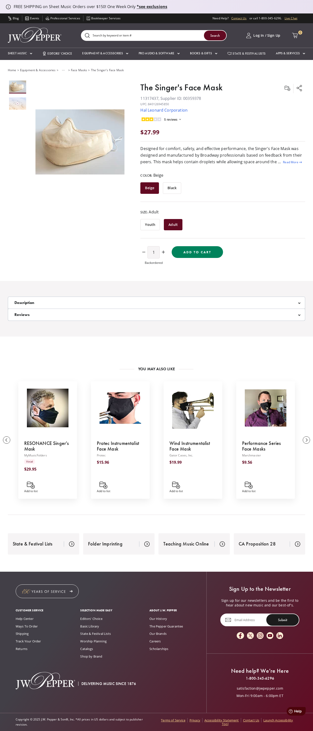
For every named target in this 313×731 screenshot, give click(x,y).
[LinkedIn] (279, 636)
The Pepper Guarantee (166, 626)
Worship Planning (93, 641)
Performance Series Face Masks (261, 446)
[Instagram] (260, 636)
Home (12, 70)
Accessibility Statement (221, 720)
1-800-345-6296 (260, 678)
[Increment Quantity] (163, 252)
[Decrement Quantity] (143, 252)
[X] (250, 636)
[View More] (63, 70)
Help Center (25, 618)
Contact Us (239, 18)
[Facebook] (240, 636)
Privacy (195, 720)
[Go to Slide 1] (17, 87)
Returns (21, 649)
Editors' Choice (91, 618)
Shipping (22, 633)
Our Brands (158, 633)
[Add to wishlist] (287, 88)
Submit (282, 620)
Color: (151, 175)
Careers (155, 641)
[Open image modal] (80, 142)
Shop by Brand (91, 656)
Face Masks (79, 70)
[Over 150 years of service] (47, 591)
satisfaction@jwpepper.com (260, 688)
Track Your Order (28, 641)
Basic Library (89, 626)
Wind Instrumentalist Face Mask (189, 446)
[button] (20, 53)
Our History (158, 618)
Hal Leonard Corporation (164, 110)
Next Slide (306, 440)
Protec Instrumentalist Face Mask (118, 446)
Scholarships (158, 649)
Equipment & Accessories (38, 70)
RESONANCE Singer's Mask (46, 446)
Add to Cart (197, 252)
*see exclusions (152, 6)
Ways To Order (27, 626)
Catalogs (86, 649)
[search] (87, 36)
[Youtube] (270, 636)
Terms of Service (173, 720)
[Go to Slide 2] (17, 103)
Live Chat (291, 18)
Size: (149, 212)
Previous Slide (6, 440)
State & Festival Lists (95, 633)
